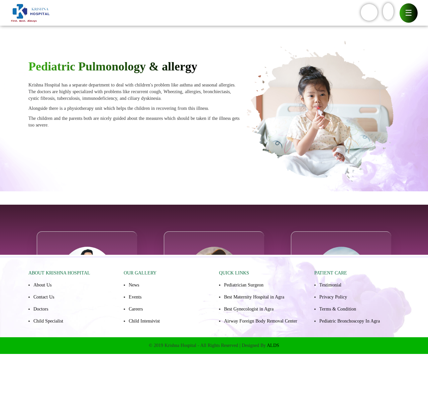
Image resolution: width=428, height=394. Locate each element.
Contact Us (43, 297)
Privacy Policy (333, 297)
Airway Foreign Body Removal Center (260, 321)
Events (135, 297)
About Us (42, 284)
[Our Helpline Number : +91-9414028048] (369, 12)
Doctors (40, 309)
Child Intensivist (144, 321)
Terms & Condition (337, 309)
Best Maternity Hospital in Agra (254, 297)
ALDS (273, 345)
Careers (136, 309)
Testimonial (330, 284)
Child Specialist (48, 321)
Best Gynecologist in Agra (249, 309)
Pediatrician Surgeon (243, 284)
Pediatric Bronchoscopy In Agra (349, 321)
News (134, 284)
